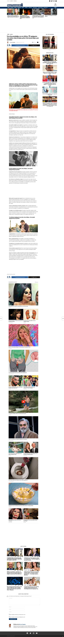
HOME (8, 7)
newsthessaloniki (11, 274)
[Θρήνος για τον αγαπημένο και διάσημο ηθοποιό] (51, 12)
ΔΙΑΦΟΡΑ (28, 585)
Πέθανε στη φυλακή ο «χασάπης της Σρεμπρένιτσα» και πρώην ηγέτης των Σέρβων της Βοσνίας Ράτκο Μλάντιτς (13, 16)
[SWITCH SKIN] (55, 8)
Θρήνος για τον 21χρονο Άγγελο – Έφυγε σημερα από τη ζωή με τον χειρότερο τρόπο (50, 73)
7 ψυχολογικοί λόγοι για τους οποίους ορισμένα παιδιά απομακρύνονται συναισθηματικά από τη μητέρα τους (31, 587)
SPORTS (26, 7)
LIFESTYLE (30, 7)
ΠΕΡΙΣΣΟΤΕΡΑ (45, 7)
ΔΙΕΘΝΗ (23, 7)
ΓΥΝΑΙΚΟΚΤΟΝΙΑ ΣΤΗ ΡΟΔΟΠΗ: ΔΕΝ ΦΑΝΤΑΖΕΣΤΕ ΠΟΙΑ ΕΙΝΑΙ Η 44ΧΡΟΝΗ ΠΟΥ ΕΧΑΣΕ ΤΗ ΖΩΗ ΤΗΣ (14, 559)
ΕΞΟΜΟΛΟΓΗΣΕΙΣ (40, 7)
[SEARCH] (56, 8)
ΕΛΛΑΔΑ (15, 7)
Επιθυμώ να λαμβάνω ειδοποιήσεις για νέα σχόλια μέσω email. (17, 614)
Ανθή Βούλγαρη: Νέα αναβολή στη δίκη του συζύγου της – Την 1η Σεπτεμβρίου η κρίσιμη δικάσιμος (32, 559)
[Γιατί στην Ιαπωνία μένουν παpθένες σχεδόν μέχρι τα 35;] (1, 318)
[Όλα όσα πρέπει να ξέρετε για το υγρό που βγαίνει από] (50, 90)
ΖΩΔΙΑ (21, 585)
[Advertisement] (32, 26)
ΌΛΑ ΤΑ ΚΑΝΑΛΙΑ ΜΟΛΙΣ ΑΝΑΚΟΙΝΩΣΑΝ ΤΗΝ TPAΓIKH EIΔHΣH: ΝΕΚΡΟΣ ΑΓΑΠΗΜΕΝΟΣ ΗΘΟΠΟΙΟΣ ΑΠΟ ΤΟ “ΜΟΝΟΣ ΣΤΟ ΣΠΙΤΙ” (25, 17)
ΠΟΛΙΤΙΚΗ (11, 7)
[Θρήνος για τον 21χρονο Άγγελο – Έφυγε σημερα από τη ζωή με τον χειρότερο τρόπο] (50, 68)
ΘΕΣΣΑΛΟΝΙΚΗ (35, 7)
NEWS (18, 556)
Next (56, 14)
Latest (55, 5)
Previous (7, 14)
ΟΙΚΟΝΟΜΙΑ (19, 7)
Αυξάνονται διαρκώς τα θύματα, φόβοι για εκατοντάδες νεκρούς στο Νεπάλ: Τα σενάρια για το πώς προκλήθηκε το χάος (38, 16)
